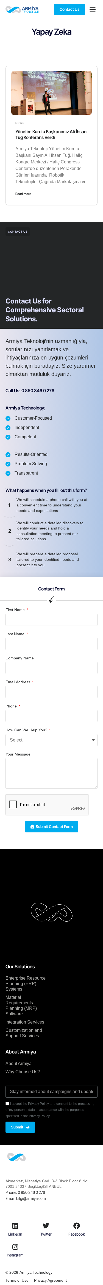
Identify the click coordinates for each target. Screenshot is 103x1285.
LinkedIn (15, 1234)
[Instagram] (15, 1247)
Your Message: (18, 754)
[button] (93, 9)
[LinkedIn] (15, 1225)
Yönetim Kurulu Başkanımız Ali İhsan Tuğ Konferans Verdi (51, 134)
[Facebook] (76, 1225)
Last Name (15, 634)
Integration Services (24, 1022)
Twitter (46, 1234)
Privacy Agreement (50, 1280)
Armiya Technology (36, 1272)
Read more (23, 194)
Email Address (18, 682)
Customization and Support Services (23, 1033)
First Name (15, 609)
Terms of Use (17, 1280)
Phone (11, 706)
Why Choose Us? (22, 1071)
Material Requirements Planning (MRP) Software (21, 1005)
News (19, 122)
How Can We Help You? (26, 730)
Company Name (19, 658)
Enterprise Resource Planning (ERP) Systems (25, 983)
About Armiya (18, 1063)
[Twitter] (46, 1225)
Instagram (15, 1255)
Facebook (76, 1234)
